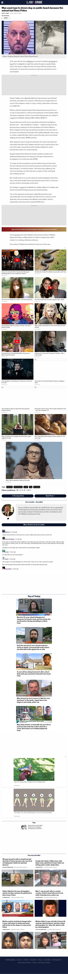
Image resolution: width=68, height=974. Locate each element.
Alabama (30, 61)
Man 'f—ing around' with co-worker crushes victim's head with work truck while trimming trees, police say (49, 893)
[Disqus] (34, 549)
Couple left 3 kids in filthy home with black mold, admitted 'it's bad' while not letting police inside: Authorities (49, 863)
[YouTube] (17, 490)
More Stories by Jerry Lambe (34, 525)
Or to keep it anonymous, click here (35, 827)
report (13, 118)
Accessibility (47, 960)
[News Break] (30, 490)
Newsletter (33, 960)
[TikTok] (21, 490)
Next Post (49, 496)
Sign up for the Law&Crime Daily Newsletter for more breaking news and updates (34, 229)
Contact (35, 962)
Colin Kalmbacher (7, 867)
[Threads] (24, 490)
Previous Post (19, 496)
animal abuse (18, 487)
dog (11, 64)
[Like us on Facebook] (19, 490)
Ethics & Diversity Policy (24, 962)
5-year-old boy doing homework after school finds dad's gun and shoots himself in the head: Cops (34, 674)
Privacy (40, 960)
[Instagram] (22, 490)
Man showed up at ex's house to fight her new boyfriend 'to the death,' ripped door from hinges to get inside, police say (33, 700)
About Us (19, 960)
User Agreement (56, 960)
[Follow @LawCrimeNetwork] (26, 490)
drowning (51, 61)
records (16, 235)
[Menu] (2, 2)
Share (6, 18)
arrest (26, 487)
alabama (9, 487)
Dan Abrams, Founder (44, 962)
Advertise (26, 960)
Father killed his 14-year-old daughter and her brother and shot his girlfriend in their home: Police (17, 893)
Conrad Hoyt (39, 867)
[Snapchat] (28, 490)
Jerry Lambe (5, 13)
